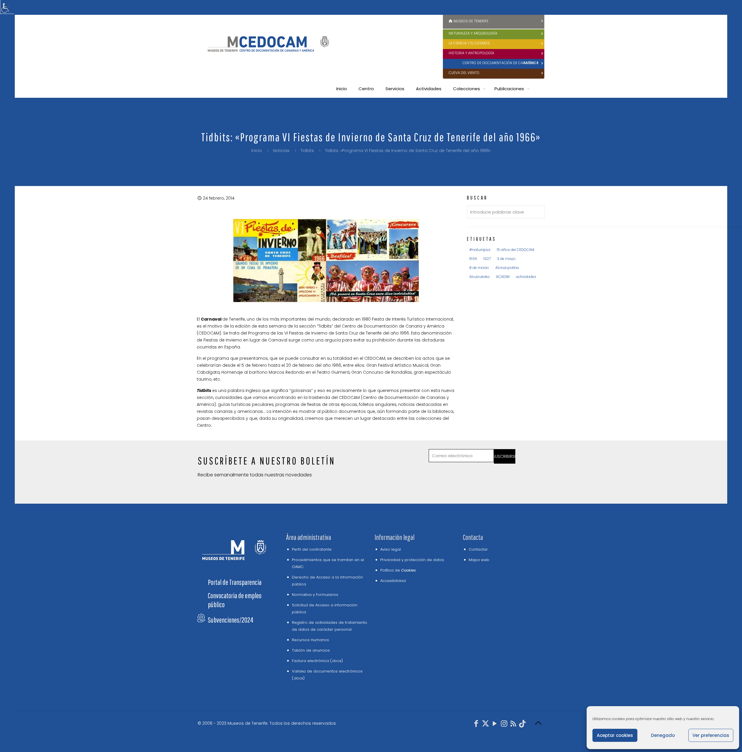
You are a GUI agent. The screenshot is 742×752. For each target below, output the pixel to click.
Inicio (256, 150)
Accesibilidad (393, 580)
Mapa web (479, 560)
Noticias (281, 150)
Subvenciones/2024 (230, 620)
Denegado (663, 735)
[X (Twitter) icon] (485, 725)
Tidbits (307, 150)
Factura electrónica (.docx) (317, 661)
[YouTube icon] (495, 725)
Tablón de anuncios (311, 650)
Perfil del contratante (312, 549)
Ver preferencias (710, 735)
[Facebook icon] (476, 725)
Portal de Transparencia (234, 582)
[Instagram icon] (504, 725)
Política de (398, 570)
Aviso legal (390, 549)
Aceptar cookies (615, 735)
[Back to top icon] (538, 723)
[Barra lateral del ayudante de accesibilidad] (7, 7)
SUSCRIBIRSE (505, 456)
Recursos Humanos (310, 640)
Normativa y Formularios (315, 594)
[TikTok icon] (522, 725)
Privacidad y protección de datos (412, 560)
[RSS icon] (513, 725)
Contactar (478, 549)
